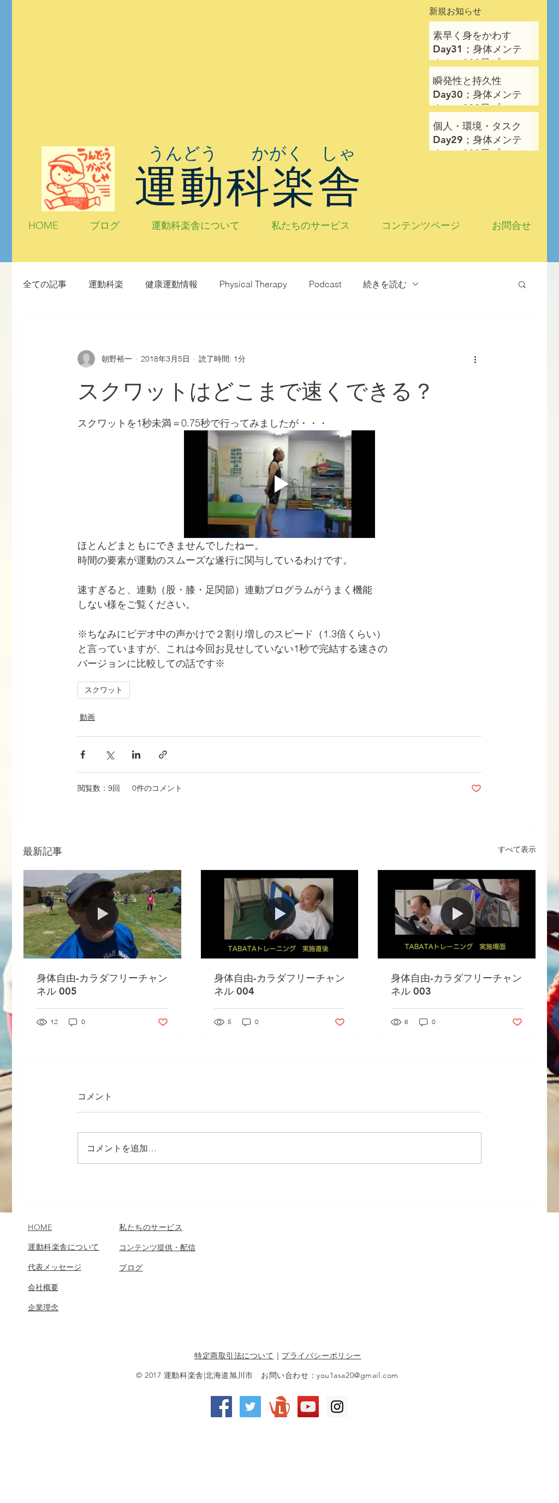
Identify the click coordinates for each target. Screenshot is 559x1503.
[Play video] (279, 484)
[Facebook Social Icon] (221, 1406)
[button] (522, 284)
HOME (40, 1227)
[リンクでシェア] (163, 754)
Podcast (325, 284)
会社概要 (43, 1287)
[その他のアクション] (474, 358)
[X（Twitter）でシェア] (109, 754)
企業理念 (43, 1307)
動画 (87, 717)
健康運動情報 (171, 284)
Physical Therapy (253, 284)
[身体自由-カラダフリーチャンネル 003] (457, 914)
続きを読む (385, 284)
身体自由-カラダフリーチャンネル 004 (279, 984)
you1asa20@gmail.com (358, 1375)
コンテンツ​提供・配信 (157, 1247)
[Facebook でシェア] (83, 754)
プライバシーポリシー (321, 1355)
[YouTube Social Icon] (308, 1406)
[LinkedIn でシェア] (136, 754)
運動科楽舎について (63, 1247)
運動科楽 (105, 284)
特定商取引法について (234, 1355)
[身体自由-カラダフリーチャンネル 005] (102, 914)
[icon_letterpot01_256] (279, 1406)
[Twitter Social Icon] (250, 1406)
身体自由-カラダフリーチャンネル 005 (102, 984)
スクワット (104, 690)
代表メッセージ (54, 1267)
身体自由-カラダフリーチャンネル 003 (456, 984)
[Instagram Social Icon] (337, 1406)
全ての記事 (45, 284)
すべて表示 (517, 849)
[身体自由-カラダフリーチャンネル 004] (280, 914)
